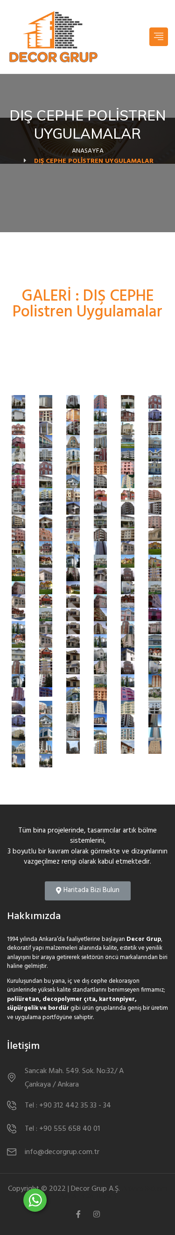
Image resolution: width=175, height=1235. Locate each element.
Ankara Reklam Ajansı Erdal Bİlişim (113, 1192)
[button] (88, 890)
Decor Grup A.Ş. (95, 1189)
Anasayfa (88, 151)
